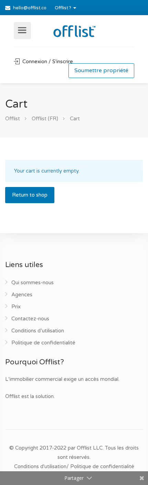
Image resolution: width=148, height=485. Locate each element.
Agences (21, 294)
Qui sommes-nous (32, 282)
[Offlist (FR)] (74, 30)
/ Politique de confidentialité (100, 466)
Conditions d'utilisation (40, 466)
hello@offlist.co (29, 8)
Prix (16, 307)
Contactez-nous (30, 319)
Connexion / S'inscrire (47, 61)
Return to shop (29, 195)
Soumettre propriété (101, 70)
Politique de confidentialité (43, 343)
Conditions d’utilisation (37, 331)
